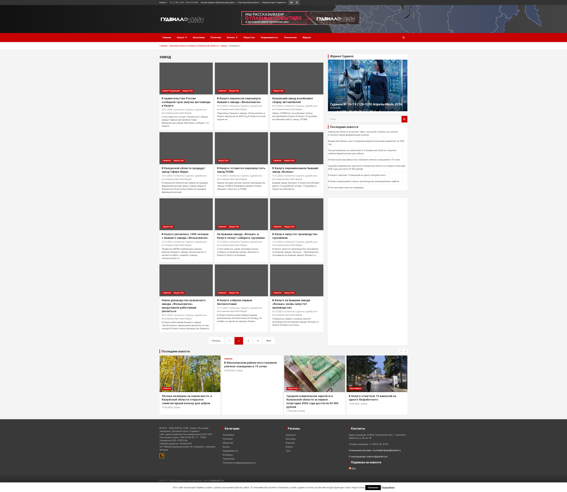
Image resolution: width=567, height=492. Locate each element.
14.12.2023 (167, 242)
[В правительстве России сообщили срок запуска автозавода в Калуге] (186, 78)
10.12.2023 (277, 242)
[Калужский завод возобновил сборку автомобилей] (297, 78)
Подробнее (388, 487)
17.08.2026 (291, 411)
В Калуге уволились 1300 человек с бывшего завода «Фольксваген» (185, 236)
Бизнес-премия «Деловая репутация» (218, 2)
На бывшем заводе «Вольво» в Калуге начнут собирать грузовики (241, 236)
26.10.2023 (277, 311)
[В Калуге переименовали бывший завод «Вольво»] (297, 148)
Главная (166, 37)
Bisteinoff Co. (217, 480)
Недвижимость (269, 37)
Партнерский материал (248, 2)
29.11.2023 (167, 315)
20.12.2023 (277, 106)
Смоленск (291, 435)
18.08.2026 (229, 370)
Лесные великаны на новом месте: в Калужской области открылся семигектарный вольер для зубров (187, 399)
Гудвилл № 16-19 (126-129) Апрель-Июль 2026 (366, 104)
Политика (216, 37)
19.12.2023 (167, 176)
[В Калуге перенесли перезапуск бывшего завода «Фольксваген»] (241, 78)
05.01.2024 (167, 109)
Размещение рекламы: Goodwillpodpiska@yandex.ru (375, 450)
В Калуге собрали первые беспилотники (234, 302)
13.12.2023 (222, 242)
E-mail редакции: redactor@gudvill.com (368, 456)
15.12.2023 (222, 176)
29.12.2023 (222, 106)
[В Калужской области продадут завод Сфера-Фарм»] (186, 148)
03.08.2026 (335, 108)
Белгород (290, 439)
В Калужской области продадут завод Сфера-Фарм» (183, 170)
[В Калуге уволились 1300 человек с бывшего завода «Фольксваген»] (186, 214)
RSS (353, 468)
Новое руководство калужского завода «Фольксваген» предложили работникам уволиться (184, 306)
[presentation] (401, 351)
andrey (177, 407)
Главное (222, 91)
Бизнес (231, 37)
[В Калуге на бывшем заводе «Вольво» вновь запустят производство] (297, 280)
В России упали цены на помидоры (346, 187)
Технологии (290, 37)
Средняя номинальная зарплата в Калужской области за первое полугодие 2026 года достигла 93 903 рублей (312, 401)
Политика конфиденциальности (239, 462)
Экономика (199, 37)
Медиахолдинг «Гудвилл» (273, 2)
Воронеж (290, 443)
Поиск (404, 119)
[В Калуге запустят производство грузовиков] (297, 214)
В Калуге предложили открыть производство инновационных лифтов (363, 181)
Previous (216, 340)
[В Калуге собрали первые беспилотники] (241, 280)
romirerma (179, 109)
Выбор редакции (171, 91)
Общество (249, 37)
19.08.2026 (167, 407)
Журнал (307, 37)
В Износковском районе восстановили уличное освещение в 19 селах (364, 159)
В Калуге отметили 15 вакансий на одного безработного (357, 175)
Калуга (162, 2)
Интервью (228, 454)
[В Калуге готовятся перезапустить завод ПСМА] (241, 148)
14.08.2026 (354, 404)
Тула (288, 450)
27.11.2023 (222, 308)
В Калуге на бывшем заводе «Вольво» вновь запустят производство (291, 304)
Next (269, 340)
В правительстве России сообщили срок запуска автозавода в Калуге (186, 102)
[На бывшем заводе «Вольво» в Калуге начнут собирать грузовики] (241, 214)
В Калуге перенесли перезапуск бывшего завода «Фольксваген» (239, 100)
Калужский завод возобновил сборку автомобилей (292, 100)
